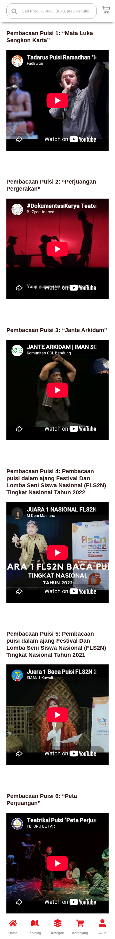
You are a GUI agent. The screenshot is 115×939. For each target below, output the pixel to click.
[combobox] (51, 11)
